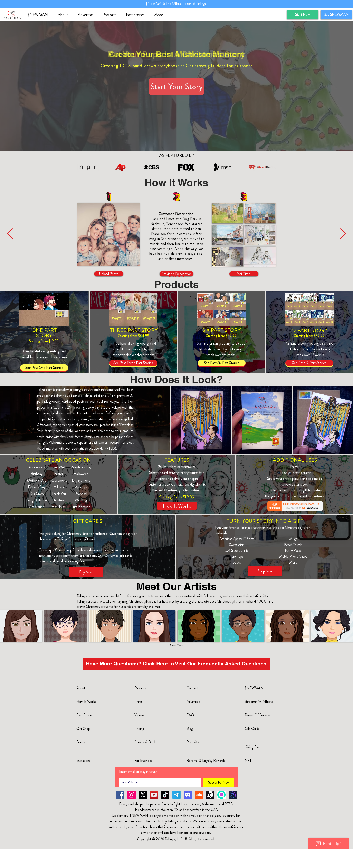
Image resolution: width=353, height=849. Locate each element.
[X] (143, 795)
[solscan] (221, 795)
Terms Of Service (257, 715)
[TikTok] (165, 795)
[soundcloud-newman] (199, 795)
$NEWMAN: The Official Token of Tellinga (176, 3)
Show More (176, 645)
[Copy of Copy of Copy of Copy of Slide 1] (170, 276)
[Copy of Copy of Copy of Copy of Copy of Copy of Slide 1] (179, 276)
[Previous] (10, 233)
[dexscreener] (210, 795)
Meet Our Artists (176, 586)
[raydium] (233, 795)
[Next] (343, 233)
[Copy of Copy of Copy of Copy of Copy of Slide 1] (174, 276)
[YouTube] (154, 795)
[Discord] (188, 795)
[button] (65, 14)
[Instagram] (131, 795)
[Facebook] (120, 795)
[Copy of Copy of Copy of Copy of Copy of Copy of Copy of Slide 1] (183, 276)
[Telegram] (176, 795)
